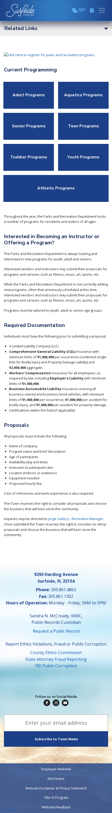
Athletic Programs (56, 188)
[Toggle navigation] (102, 10)
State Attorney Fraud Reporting (56, 659)
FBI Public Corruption (56, 666)
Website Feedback (56, 807)
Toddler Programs (28, 157)
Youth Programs (83, 157)
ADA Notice (56, 778)
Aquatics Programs (83, 95)
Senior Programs (29, 126)
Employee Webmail (56, 769)
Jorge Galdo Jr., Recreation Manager (75, 518)
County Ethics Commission (56, 652)
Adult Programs (29, 95)
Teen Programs (83, 126)
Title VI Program (56, 797)
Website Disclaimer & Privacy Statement (56, 788)
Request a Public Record (56, 631)
